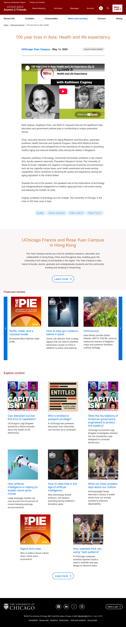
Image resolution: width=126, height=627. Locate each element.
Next (120, 328)
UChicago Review (17, 25)
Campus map (44, 620)
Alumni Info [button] (9, 18)
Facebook (58, 606)
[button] (101, 8)
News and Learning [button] (77, 18)
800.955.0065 (83, 616)
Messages (74, 8)
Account (90, 8)
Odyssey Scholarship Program (14, 2)
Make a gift (113, 606)
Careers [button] (102, 18)
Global (40, 213)
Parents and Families (37, 2)
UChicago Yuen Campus (36, 49)
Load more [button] (61, 576)
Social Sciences (56, 213)
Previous (5, 328)
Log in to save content (93, 49)
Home (6, 25)
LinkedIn (66, 606)
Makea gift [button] (116, 8)
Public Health (76, 213)
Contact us (54, 620)
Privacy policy (64, 620)
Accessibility (33, 620)
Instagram (81, 606)
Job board (58, 8)
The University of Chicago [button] (19, 607)
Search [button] (108, 8)
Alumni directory (39, 8)
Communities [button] (51, 18)
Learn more (61, 279)
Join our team (92, 620)
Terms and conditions (78, 620)
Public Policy (95, 213)
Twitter (74, 606)
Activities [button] (29, 18)
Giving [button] (119, 18)
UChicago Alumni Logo (15, 8)
